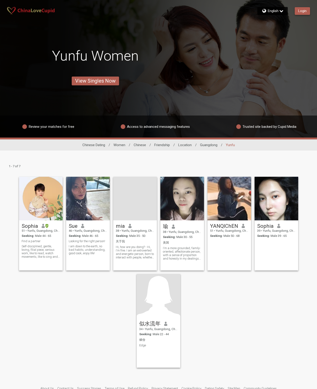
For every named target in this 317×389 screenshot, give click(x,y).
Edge (142, 345)
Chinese (140, 145)
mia (120, 226)
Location (185, 145)
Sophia (30, 226)
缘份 (142, 339)
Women (119, 145)
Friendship (162, 145)
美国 (166, 242)
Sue (73, 226)
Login (302, 11)
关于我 (120, 241)
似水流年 (150, 324)
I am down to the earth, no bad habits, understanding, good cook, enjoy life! (87, 249)
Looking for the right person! (87, 241)
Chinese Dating (93, 145)
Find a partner (31, 241)
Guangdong (208, 145)
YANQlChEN (224, 226)
